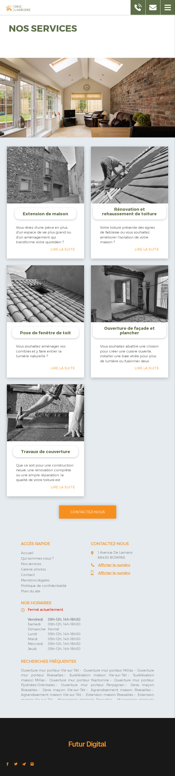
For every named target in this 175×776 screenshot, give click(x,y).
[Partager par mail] (24, 764)
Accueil (27, 553)
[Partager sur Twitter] (16, 764)
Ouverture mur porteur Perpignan (92, 685)
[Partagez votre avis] (32, 764)
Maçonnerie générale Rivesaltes (85, 699)
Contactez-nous (87, 512)
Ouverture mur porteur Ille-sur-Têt (50, 670)
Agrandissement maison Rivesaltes (121, 690)
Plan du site (30, 591)
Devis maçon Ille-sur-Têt (64, 690)
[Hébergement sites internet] (87, 752)
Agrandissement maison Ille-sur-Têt (51, 694)
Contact (28, 575)
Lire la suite (63, 249)
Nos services (31, 564)
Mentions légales (35, 580)
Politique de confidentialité (44, 585)
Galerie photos (33, 569)
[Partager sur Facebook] (7, 764)
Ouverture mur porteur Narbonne (79, 680)
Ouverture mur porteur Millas (108, 670)
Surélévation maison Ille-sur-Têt (98, 675)
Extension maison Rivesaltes (109, 694)
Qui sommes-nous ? (37, 558)
